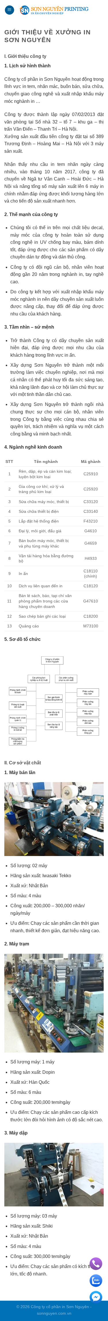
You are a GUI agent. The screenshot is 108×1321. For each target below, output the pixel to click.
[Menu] (9, 10)
